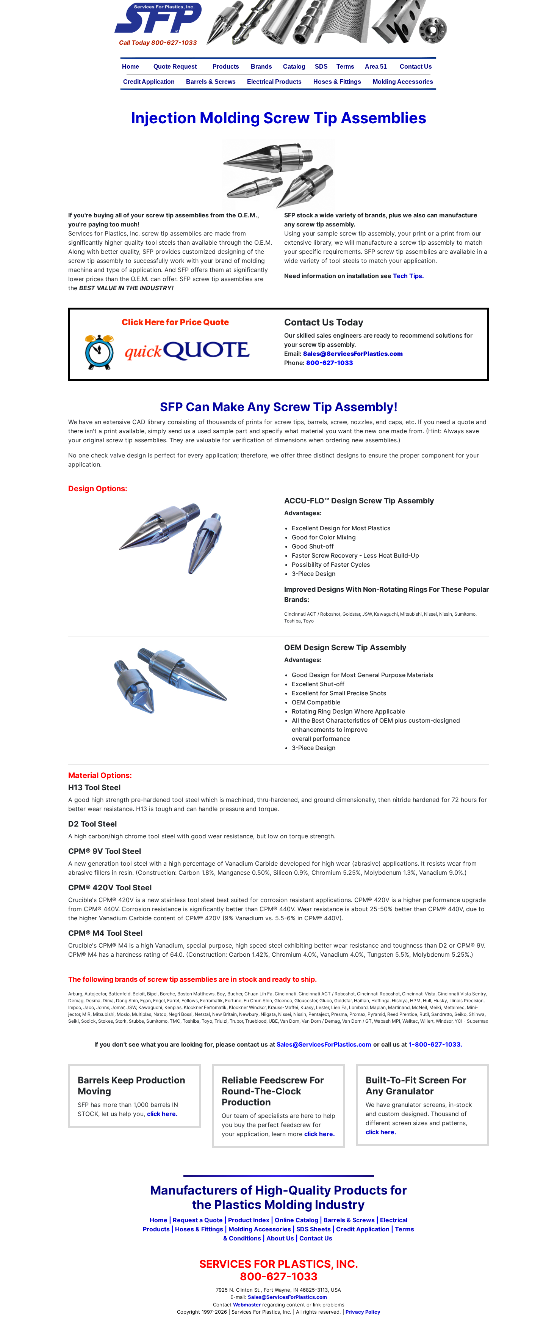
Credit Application (149, 82)
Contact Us (416, 66)
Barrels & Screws (211, 82)
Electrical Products (274, 82)
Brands (261, 66)
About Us (280, 1238)
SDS (321, 66)
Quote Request (175, 66)
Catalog (294, 66)
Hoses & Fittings (337, 82)
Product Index (248, 1220)
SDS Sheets (313, 1229)
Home (130, 66)
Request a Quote (198, 1220)
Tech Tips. (408, 276)
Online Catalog (296, 1220)
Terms (345, 66)
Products (226, 66)
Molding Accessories (403, 82)
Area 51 (376, 66)
